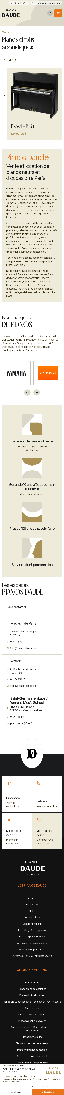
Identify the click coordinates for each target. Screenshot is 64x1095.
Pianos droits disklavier (32, 995)
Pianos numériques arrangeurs (32, 1043)
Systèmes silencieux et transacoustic (32, 955)
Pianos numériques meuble (32, 1049)
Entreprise (32, 904)
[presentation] (27, 392)
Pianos (5, 32)
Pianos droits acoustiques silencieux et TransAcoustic (32, 1001)
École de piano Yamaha (32, 936)
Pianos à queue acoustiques (32, 1014)
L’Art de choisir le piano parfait (32, 943)
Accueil (32, 898)
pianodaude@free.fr (21, 723)
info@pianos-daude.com (48, 3)
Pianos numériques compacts (32, 1056)
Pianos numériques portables (32, 1062)
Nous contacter (16, 606)
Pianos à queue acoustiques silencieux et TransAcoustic (32, 1029)
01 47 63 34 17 (21, 3)
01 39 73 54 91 (17, 716)
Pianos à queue (32, 1008)
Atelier (32, 910)
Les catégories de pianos (32, 930)
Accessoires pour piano (32, 949)
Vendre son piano (32, 923)
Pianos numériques (32, 1036)
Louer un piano (32, 917)
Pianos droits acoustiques (32, 988)
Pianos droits (32, 982)
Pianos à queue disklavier (32, 1020)
